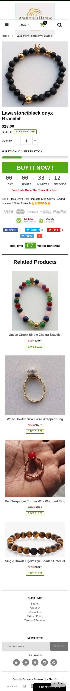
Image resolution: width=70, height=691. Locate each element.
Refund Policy (35, 616)
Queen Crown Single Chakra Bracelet (35, 334)
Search (35, 603)
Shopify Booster (22, 679)
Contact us (35, 611)
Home (5, 35)
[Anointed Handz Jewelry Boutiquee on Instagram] (44, 662)
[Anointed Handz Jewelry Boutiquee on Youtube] (35, 662)
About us (35, 607)
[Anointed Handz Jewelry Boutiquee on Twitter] (16, 662)
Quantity (7, 140)
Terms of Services (35, 620)
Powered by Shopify (45, 679)
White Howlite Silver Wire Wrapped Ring (35, 419)
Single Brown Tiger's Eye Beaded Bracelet (35, 561)
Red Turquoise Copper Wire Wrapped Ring (35, 501)
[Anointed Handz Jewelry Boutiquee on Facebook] (25, 662)
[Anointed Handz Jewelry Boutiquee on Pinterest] (53, 662)
